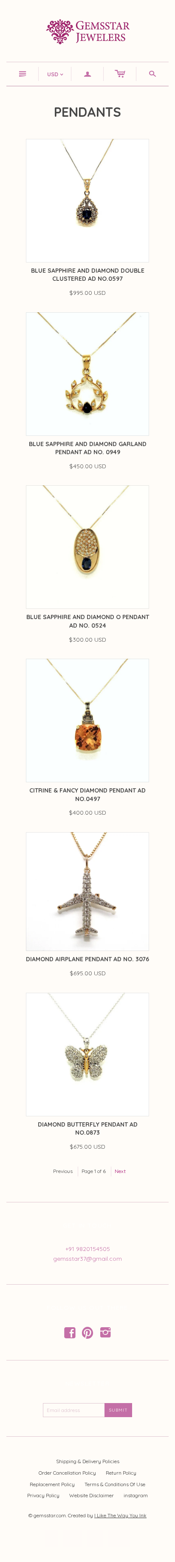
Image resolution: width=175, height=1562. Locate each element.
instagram (136, 1495)
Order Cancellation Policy (67, 1473)
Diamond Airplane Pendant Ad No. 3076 (87, 959)
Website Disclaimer (91, 1495)
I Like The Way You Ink (120, 1515)
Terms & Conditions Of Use (115, 1484)
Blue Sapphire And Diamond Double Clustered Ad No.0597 (87, 275)
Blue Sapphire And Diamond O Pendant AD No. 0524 (87, 621)
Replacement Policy (52, 1484)
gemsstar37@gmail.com (87, 1258)
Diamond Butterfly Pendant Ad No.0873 (88, 1129)
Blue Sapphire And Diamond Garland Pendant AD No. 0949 (88, 448)
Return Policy (121, 1473)
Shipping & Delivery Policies (87, 1461)
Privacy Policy (43, 1495)
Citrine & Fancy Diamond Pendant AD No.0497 (87, 795)
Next (120, 1171)
